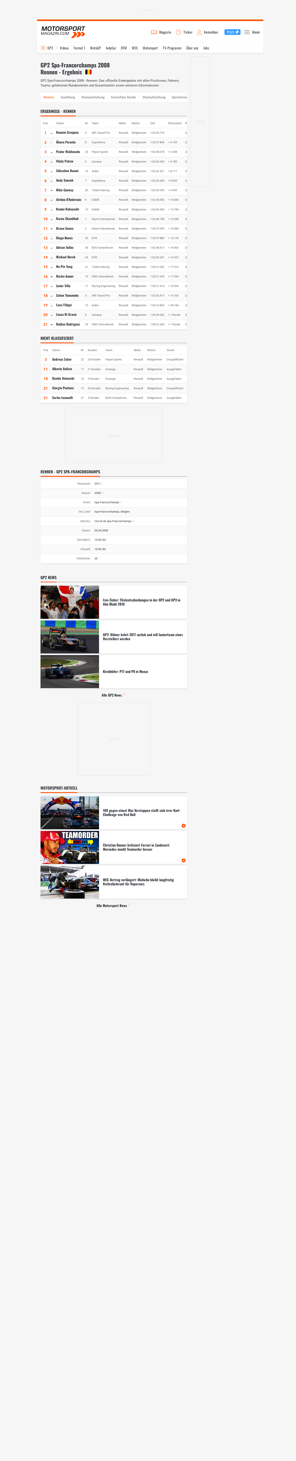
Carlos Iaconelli (62, 397)
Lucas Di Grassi (66, 314)
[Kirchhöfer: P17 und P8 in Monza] (114, 671)
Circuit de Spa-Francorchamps (113, 521)
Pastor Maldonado (68, 151)
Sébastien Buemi (67, 170)
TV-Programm (172, 47)
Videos (64, 47)
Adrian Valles (64, 247)
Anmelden (211, 32)
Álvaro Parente (66, 142)
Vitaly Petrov (64, 161)
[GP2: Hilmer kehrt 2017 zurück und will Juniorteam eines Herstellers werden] (114, 637)
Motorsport (150, 47)
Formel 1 (79, 47)
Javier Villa (63, 285)
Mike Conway (64, 189)
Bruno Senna (64, 228)
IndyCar (111, 47)
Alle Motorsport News (111, 905)
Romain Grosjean (67, 132)
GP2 (50, 47)
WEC (135, 47)
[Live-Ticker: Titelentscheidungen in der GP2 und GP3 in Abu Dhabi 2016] (114, 602)
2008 (97, 493)
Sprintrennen (181, 97)
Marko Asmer (65, 276)
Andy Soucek (64, 180)
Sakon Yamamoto (67, 295)
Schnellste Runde (123, 97)
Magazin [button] (165, 32)
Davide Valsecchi (63, 378)
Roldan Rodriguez (68, 324)
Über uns (192, 47)
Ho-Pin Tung (64, 266)
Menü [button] (256, 32)
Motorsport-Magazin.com (63, 32)
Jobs (206, 47)
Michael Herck (65, 256)
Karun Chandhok (67, 218)
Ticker (188, 32)
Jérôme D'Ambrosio (68, 199)
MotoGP (95, 47)
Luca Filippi (64, 304)
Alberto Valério (62, 368)
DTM (124, 47)
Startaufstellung (92, 97)
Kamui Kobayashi (67, 209)
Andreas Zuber (62, 359)
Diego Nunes (64, 237)
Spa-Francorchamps (106, 502)
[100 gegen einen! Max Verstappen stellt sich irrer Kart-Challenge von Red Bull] (114, 812)
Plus (230, 32)
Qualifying (68, 97)
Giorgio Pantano (63, 387)
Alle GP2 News (112, 695)
